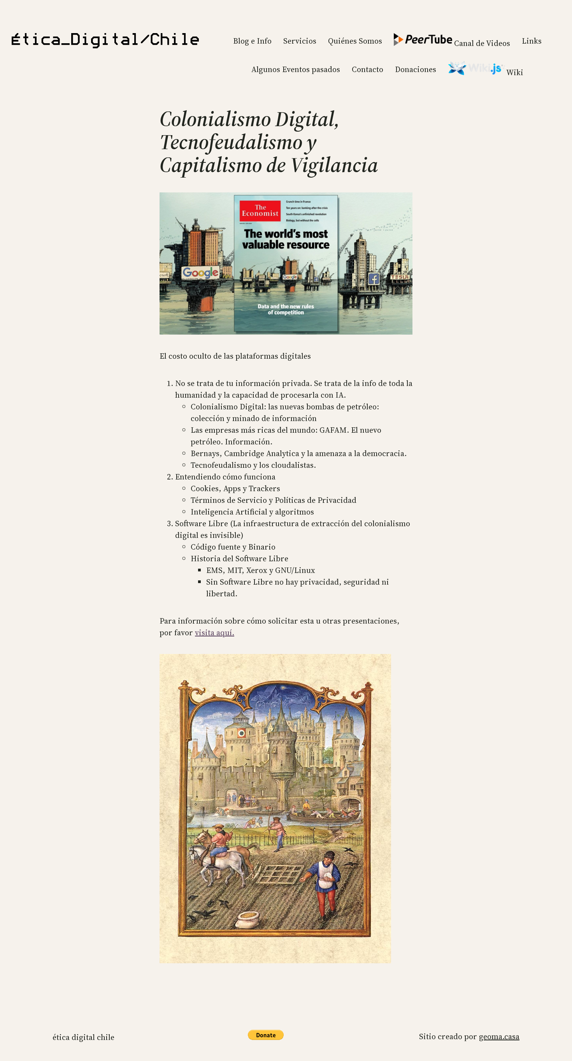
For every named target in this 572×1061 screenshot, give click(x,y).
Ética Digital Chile (83, 1037)
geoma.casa (499, 1036)
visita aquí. (214, 632)
